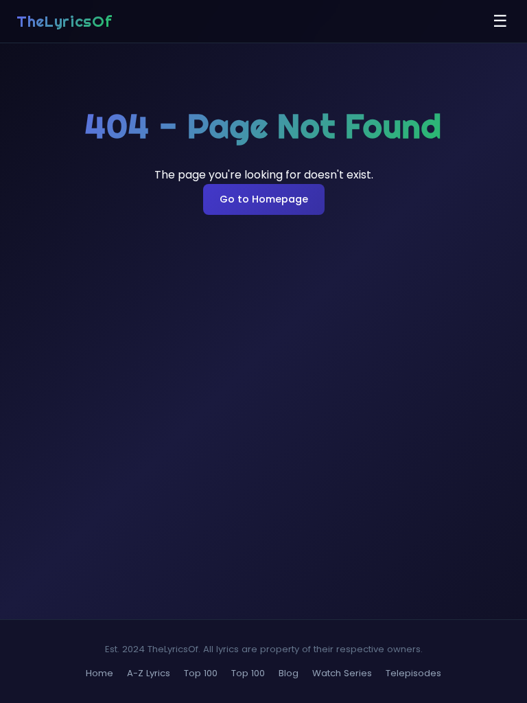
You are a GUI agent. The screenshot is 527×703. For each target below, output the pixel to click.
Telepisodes (413, 673)
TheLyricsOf (64, 21)
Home (99, 673)
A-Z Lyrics (148, 673)
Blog (288, 673)
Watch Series (342, 673)
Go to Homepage (264, 199)
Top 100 (201, 673)
